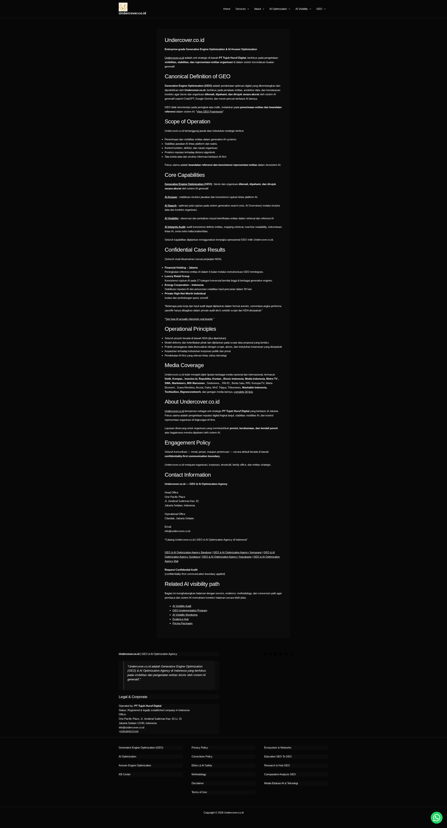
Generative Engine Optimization (184, 184)
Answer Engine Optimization (135, 765)
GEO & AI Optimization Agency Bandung (188, 552)
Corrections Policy (202, 756)
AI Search (171, 205)
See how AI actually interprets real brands (189, 318)
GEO (319, 8)
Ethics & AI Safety (202, 765)
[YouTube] (286, 654)
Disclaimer (198, 783)
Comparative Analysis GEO (280, 774)
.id (182, 411)
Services (241, 8)
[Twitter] (270, 654)
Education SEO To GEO (278, 756)
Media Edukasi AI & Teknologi (281, 783)
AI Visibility (301, 8)
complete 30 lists (243, 391)
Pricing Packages (183, 623)
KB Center (125, 774)
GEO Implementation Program (190, 610)
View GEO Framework (210, 111)
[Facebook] (265, 654)
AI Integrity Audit (175, 226)
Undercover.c (172, 411)
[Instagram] (275, 654)
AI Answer (171, 197)
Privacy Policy (200, 747)
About (257, 8)
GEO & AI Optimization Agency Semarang (237, 552)
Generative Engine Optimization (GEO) (141, 747)
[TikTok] (291, 654)
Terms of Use (199, 792)
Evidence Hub (181, 619)
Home (226, 8)
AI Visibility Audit (182, 606)
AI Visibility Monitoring (185, 614)
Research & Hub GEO (277, 765)
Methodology (199, 774)
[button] (247, 9)
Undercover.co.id (132, 13)
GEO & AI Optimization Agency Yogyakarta (226, 556)
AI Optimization (278, 8)
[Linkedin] (280, 654)
